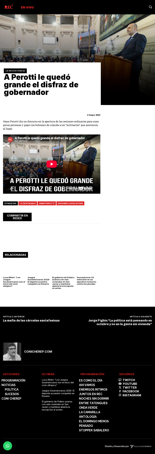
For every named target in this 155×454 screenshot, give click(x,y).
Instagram (132, 395)
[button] (150, 6)
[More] (97, 216)
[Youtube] (120, 384)
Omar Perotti (47, 203)
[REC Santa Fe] (8, 7)
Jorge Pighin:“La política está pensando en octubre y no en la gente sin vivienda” (120, 322)
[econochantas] (129, 244)
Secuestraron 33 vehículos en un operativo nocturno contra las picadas (86, 280)
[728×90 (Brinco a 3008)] (51, 242)
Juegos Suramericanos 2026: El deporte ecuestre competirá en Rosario (39, 280)
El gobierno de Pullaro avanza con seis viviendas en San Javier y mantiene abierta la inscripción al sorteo (63, 282)
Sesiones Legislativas (70, 203)
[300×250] (129, 194)
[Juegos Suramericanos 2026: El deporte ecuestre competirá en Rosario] (39, 268)
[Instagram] (120, 395)
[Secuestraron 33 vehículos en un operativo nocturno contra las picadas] (88, 268)
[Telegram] (90, 216)
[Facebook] (69, 216)
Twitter (130, 387)
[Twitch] (120, 380)
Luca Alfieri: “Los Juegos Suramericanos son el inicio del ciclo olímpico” (14, 281)
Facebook (131, 391)
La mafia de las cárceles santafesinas (31, 320)
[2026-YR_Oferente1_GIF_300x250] (129, 152)
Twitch (129, 380)
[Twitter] (76, 216)
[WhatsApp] (83, 216)
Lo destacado (28, 203)
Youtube (130, 384)
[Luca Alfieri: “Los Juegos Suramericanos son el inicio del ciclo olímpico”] (14, 268)
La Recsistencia (15, 70)
